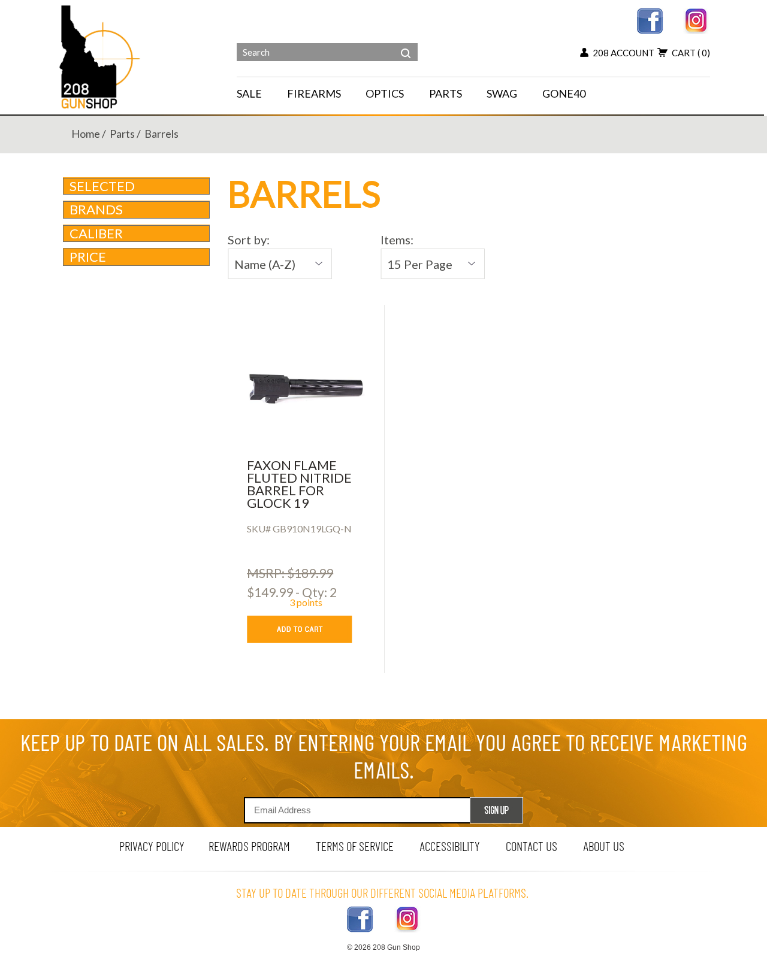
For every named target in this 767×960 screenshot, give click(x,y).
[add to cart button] (308, 629)
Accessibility (449, 845)
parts (122, 133)
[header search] (406, 44)
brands (96, 209)
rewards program (249, 845)
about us (603, 845)
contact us (531, 845)
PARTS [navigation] (445, 93)
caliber (96, 233)
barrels (161, 133)
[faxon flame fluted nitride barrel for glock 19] (306, 389)
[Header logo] (101, 56)
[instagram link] (696, 19)
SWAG (502, 93)
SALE (249, 93)
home (85, 133)
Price (88, 257)
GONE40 (563, 93)
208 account (623, 52)
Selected (102, 186)
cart (691, 52)
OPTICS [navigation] (385, 93)
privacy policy (152, 845)
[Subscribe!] (496, 810)
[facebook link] (649, 19)
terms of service (355, 845)
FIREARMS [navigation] (314, 93)
